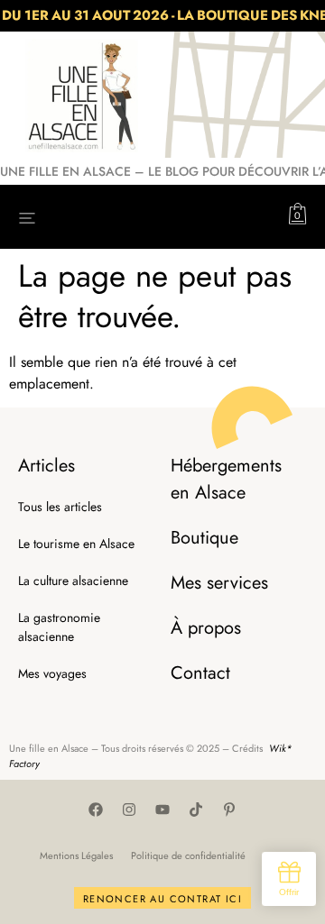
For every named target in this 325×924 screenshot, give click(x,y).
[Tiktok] (195, 809)
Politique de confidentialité (188, 855)
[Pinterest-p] (229, 809)
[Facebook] (95, 809)
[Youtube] (162, 809)
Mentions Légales (76, 855)
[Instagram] (129, 809)
